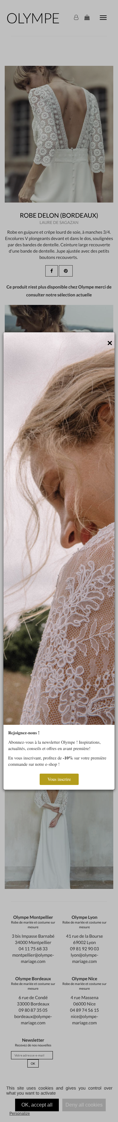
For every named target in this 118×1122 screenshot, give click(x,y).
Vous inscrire (59, 779)
